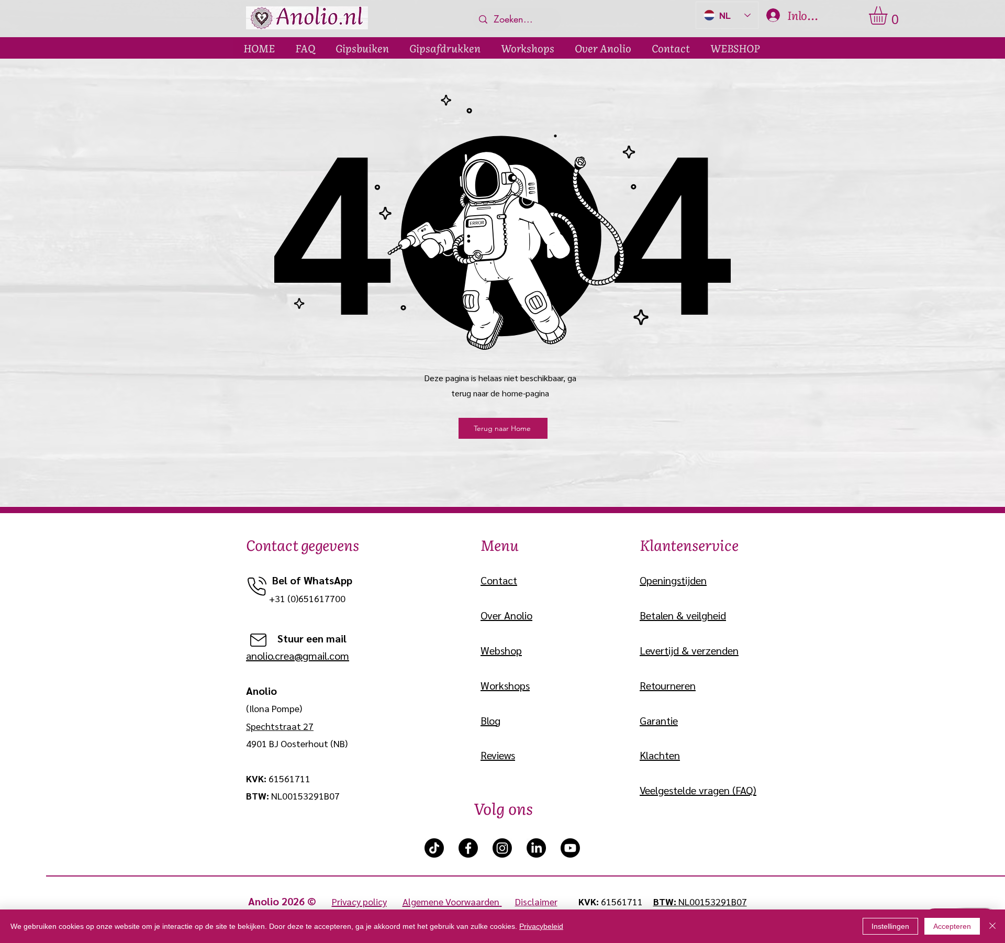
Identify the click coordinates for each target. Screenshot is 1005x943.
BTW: (665, 901)
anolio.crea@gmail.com (297, 655)
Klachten (660, 755)
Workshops (505, 685)
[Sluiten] (992, 926)
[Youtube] (570, 848)
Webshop (501, 650)
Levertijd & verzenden (689, 650)
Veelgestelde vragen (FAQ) (698, 790)
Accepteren (952, 926)
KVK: (589, 901)
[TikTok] (434, 848)
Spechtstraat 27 (280, 726)
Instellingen (890, 926)
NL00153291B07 (712, 901)
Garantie (659, 720)
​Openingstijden (673, 580)
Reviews (498, 755)
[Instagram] (502, 848)
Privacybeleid (541, 926)
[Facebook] (468, 848)
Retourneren (668, 685)
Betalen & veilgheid (683, 615)
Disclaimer (536, 901)
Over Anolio (506, 615)
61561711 (622, 901)
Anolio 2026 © (290, 901)
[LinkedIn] (536, 848)
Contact (499, 580)
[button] (889, 15)
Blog (490, 720)
